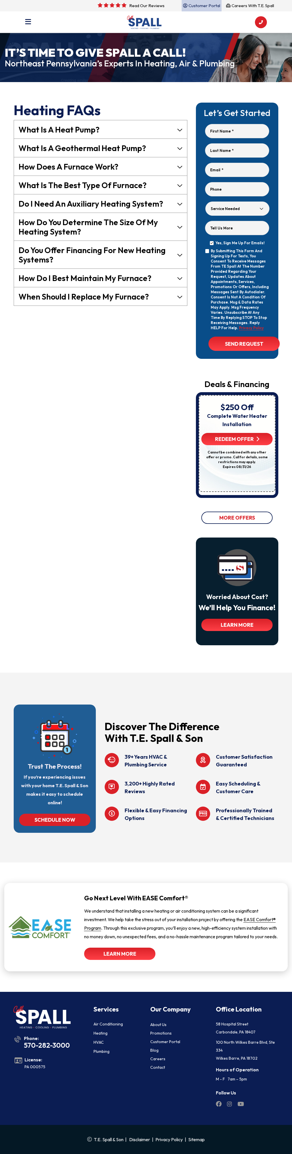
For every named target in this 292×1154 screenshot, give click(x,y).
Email (216, 170)
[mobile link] (261, 22)
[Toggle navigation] (28, 22)
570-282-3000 (47, 1045)
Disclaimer (139, 1139)
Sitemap (196, 1139)
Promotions (161, 1033)
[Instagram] (230, 1105)
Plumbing (102, 1051)
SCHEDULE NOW (54, 820)
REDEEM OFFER (234, 439)
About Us (158, 1024)
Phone (216, 189)
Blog (154, 1050)
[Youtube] (241, 1105)
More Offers (237, 517)
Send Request (244, 344)
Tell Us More (221, 228)
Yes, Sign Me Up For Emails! (240, 243)
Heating (101, 1033)
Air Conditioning (108, 1024)
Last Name (222, 150)
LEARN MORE (237, 625)
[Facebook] (219, 1105)
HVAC (99, 1042)
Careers (157, 1058)
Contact (157, 1067)
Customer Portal (165, 1041)
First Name (222, 131)
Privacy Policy (251, 327)
